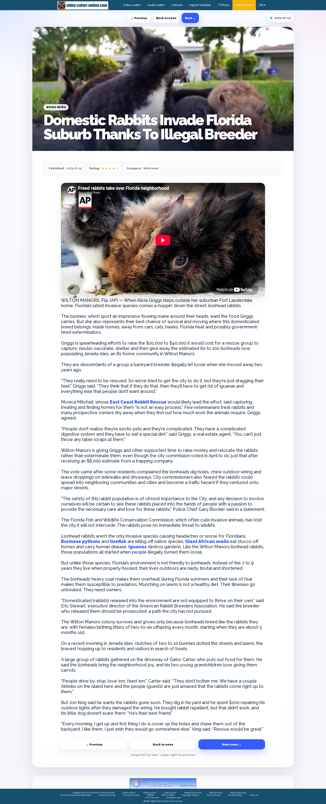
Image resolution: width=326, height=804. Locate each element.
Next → (190, 18)
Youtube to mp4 (107, 795)
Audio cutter (156, 5)
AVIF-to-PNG (167, 795)
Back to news (166, 18)
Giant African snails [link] (207, 541)
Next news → (232, 744)
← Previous (139, 18)
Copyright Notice (190, 795)
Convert (177, 5)
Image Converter (193, 792)
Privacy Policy (235, 795)
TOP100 (223, 5)
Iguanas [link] (137, 546)
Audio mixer (170, 792)
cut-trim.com (152, 797)
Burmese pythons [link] (80, 541)
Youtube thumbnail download (75, 795)
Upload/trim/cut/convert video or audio (94, 792)
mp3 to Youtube (200, 5)
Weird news (244, 5)
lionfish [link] (118, 541)
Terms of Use (214, 795)
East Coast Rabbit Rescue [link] (138, 402)
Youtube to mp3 (131, 795)
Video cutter (132, 5)
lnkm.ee (254, 795)
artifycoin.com (174, 797)
